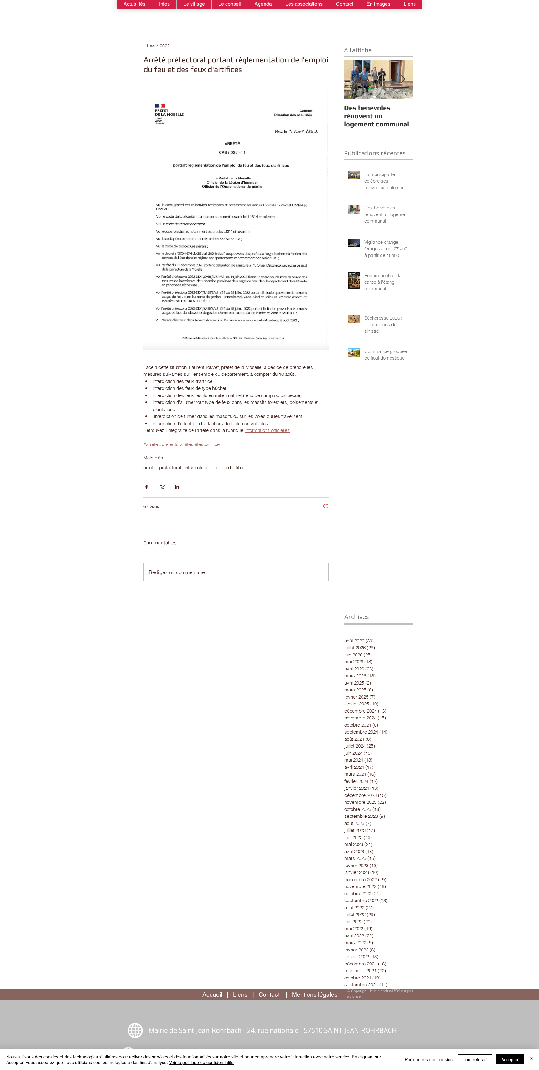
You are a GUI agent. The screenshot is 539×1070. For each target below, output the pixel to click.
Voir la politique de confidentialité (201, 1062)
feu (214, 467)
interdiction (196, 467)
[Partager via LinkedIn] (177, 487)
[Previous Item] (354, 79)
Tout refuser (475, 1059)
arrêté (149, 467)
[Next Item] (402, 79)
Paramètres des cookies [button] (429, 1059)
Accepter (510, 1059)
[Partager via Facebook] (146, 487)
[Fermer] (531, 1059)
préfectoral (170, 467)
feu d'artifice (233, 467)
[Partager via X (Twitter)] (162, 487)
